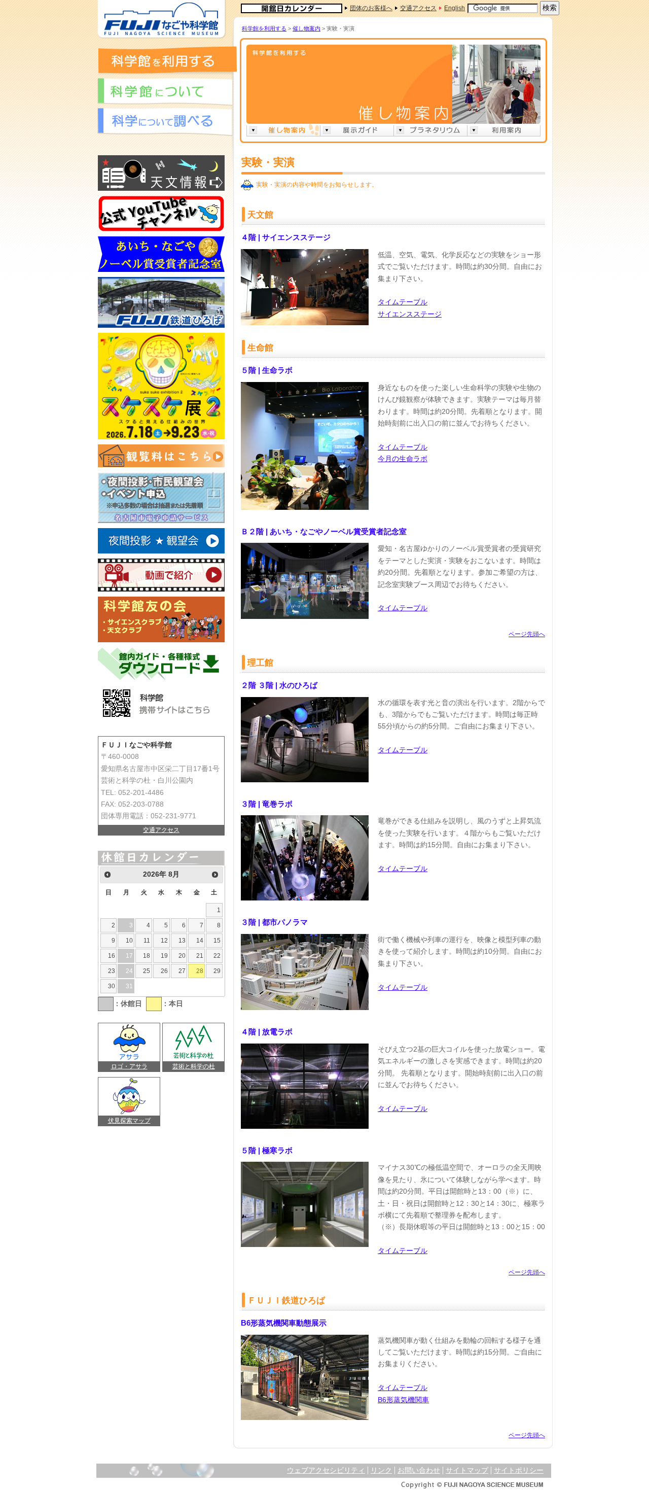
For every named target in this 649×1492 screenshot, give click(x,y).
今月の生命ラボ (402, 459)
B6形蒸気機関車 (403, 1400)
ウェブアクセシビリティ (326, 1470)
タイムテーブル (402, 302)
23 (111, 971)
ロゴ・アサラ (129, 1066)
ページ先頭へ (527, 634)
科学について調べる (164, 122)
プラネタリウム (430, 130)
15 (217, 940)
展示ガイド (356, 130)
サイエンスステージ (410, 314)
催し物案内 (306, 28)
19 (164, 955)
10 (129, 940)
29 (217, 971)
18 (146, 955)
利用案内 (503, 130)
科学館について (164, 92)
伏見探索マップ (129, 1120)
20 (182, 955)
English (454, 8)
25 (146, 971)
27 (182, 971)
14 (199, 940)
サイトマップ (467, 1470)
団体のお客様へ (371, 8)
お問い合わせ (419, 1470)
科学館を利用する (167, 60)
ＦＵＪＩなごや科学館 (161, 19)
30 (111, 986)
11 (146, 940)
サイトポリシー (519, 1470)
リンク (381, 1470)
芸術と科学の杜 (193, 1066)
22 (217, 955)
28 (199, 971)
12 (164, 940)
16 (111, 955)
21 (199, 955)
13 (182, 940)
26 (164, 971)
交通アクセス (161, 830)
